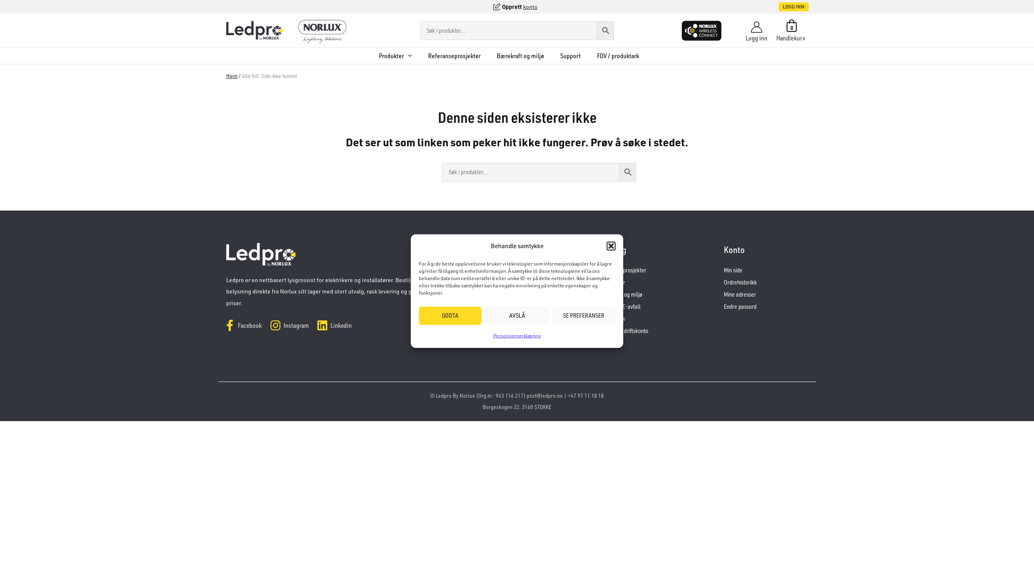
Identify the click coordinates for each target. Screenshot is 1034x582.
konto (530, 6)
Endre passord (740, 306)
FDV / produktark (618, 56)
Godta (450, 315)
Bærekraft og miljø (520, 56)
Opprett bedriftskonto (623, 331)
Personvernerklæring (517, 336)
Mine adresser (740, 294)
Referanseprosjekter (454, 56)
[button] (611, 246)
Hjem (231, 75)
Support (570, 56)
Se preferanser (583, 315)
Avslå (517, 315)
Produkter (391, 56)
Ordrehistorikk (740, 282)
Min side (733, 270)
